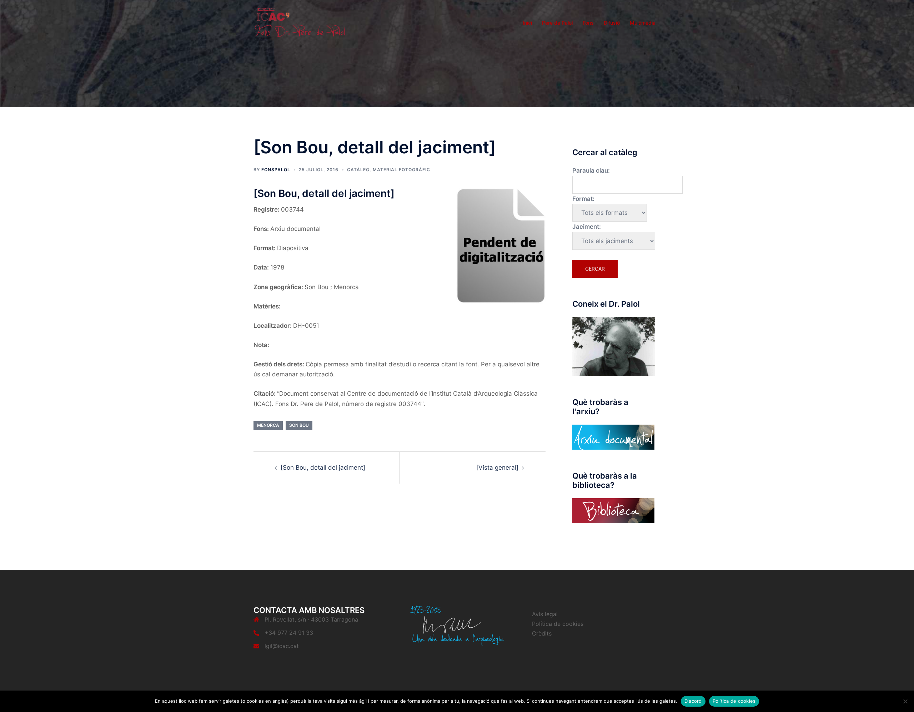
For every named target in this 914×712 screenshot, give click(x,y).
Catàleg (358, 169)
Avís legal (545, 614)
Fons (588, 23)
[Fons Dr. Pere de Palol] (299, 22)
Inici (527, 23)
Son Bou (299, 425)
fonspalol (275, 169)
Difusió (612, 23)
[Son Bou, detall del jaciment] (323, 467)
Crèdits (542, 633)
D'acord (693, 701)
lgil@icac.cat (282, 645)
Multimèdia (643, 23)
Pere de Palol (557, 23)
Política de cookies (557, 623)
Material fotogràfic (401, 169)
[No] (905, 701)
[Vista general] (497, 467)
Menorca (268, 425)
